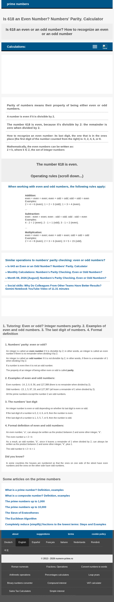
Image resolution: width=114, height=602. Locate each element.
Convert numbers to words (94, 567)
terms (71, 534)
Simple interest (57, 591)
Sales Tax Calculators (20, 591)
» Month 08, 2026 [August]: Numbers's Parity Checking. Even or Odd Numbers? (55, 277)
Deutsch (8, 542)
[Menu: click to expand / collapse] (97, 46)
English (22, 542)
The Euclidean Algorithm (21, 518)
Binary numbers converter (20, 583)
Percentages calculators (57, 575)
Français (50, 542)
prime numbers (18, 4)
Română (95, 542)
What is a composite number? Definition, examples (37, 495)
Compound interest (57, 583)
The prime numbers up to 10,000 (25, 507)
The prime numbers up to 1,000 (25, 501)
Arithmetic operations (19, 575)
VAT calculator (94, 583)
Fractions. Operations (57, 567)
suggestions (43, 534)
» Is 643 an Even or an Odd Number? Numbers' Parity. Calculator (46, 266)
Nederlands (79, 542)
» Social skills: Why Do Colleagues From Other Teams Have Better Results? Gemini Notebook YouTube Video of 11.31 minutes (53, 287)
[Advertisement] (57, 74)
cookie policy (99, 534)
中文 (6, 550)
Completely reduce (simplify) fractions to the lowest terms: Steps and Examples (55, 524)
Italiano (64, 542)
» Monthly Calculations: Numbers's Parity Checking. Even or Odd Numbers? (53, 272)
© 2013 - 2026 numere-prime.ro (57, 558)
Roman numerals (19, 567)
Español (36, 542)
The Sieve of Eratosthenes (22, 512)
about (15, 534)
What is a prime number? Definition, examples (34, 489)
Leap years (94, 575)
